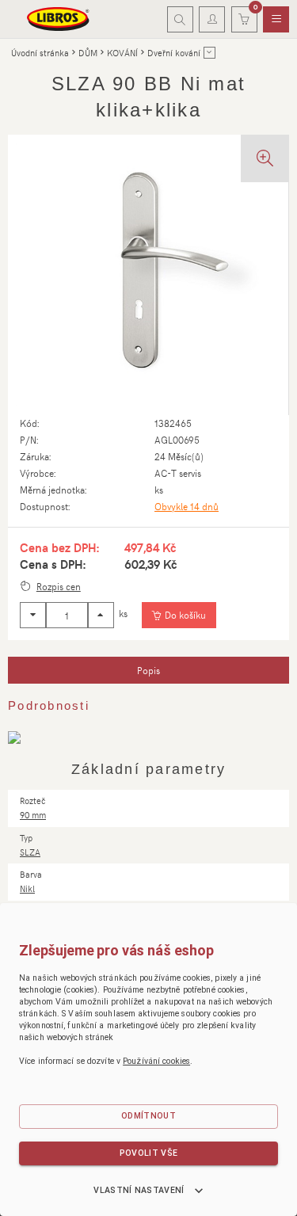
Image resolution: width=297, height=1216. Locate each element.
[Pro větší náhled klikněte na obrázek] (148, 275)
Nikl (27, 888)
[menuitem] (276, 19)
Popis (148, 670)
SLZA (30, 852)
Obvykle (186, 506)
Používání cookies (156, 1061)
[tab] (148, 670)
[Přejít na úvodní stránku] (58, 19)
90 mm (33, 815)
